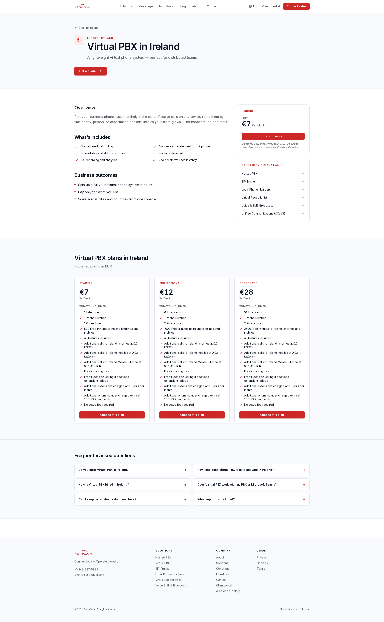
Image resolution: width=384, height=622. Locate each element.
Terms (261, 568)
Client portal (271, 6)
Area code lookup (228, 591)
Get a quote (87, 71)
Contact (212, 6)
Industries (166, 6)
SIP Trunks (162, 568)
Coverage (146, 6)
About (196, 6)
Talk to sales (273, 136)
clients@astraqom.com (89, 574)
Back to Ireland (89, 27)
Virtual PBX (162, 563)
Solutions (126, 6)
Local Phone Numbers (169, 574)
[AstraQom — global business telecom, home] (82, 6)
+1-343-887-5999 (86, 569)
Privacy (262, 557)
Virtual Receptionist (168, 579)
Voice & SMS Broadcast (171, 585)
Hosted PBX (163, 557)
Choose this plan (112, 414)
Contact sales (296, 6)
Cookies (262, 563)
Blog (183, 6)
